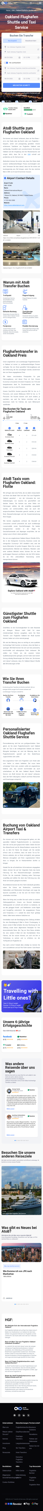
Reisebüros (33, 1434)
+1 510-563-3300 (9, 200)
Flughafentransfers (22, 1427)
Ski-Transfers (20, 1448)
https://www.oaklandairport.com (14, 205)
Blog (4, 1448)
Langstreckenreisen (23, 1443)
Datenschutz (6, 1471)
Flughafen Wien (34, 1485)
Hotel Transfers (21, 1452)
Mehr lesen (10, 1108)
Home (8, 10)
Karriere (5, 1439)
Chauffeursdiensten (23, 1432)
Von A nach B (12, 41)
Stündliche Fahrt (30, 41)
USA (13, 10)
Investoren (6, 1443)
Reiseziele (6, 1452)
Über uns (5, 1427)
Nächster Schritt (21, 85)
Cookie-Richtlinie (8, 1482)
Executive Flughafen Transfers (19, 1459)
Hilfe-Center (20, 1471)
